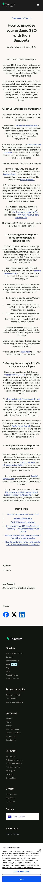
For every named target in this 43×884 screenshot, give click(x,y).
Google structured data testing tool (23, 514)
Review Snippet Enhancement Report (23, 399)
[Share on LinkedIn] (22, 615)
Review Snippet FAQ (23, 518)
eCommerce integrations (13, 465)
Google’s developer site (26, 125)
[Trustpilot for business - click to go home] (8, 5)
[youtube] (18, 835)
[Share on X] (14, 615)
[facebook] (11, 835)
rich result (8, 152)
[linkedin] (8, 835)
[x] (14, 835)
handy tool (25, 352)
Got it (21, 879)
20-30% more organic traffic (25, 212)
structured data (34, 144)
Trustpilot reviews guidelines (23, 522)
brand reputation (27, 180)
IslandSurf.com (9, 174)
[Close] (40, 850)
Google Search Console (14, 375)
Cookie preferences (21, 871)
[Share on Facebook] (6, 615)
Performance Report (21, 426)
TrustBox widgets (27, 462)
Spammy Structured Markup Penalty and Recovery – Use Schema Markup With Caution (23, 529)
